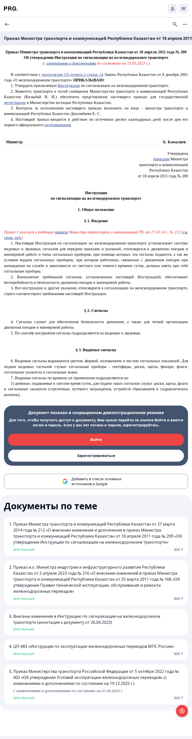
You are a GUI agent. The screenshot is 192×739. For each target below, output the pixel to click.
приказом (161, 159)
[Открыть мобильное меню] (183, 8)
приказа (61, 232)
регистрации (15, 102)
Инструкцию (69, 85)
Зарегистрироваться (96, 455)
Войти (96, 439)
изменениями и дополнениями (71, 63)
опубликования (57, 125)
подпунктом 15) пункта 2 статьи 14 (72, 74)
